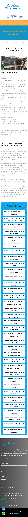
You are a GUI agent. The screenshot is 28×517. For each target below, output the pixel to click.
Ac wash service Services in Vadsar (14, 412)
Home (2, 42)
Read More (5, 458)
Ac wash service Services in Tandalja (14, 309)
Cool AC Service (11, 511)
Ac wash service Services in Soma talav (14, 380)
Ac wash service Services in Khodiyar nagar (14, 271)
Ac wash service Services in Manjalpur (14, 328)
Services (8, 42)
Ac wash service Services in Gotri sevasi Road (14, 373)
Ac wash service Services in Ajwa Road (14, 405)
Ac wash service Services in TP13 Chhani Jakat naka (14, 219)
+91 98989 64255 (17, 17)
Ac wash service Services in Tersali (14, 341)
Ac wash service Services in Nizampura (14, 232)
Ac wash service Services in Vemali (14, 245)
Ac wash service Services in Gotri (14, 290)
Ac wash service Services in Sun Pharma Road (14, 316)
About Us (3, 471)
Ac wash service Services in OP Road (14, 399)
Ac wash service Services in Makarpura (14, 335)
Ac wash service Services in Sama (14, 239)
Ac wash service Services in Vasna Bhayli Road (14, 303)
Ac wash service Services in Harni (14, 264)
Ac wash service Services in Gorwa (14, 226)
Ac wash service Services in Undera (14, 431)
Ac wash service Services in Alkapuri (14, 284)
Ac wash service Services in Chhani (14, 213)
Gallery (2, 476)
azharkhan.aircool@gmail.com (14, 502)
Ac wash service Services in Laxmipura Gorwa (14, 418)
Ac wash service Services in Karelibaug (14, 258)
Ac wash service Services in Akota (14, 277)
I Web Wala (17, 513)
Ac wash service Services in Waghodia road (14, 354)
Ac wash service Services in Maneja (14, 348)
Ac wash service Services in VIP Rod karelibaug (14, 367)
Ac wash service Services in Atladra (14, 322)
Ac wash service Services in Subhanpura (14, 392)
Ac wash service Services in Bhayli (14, 386)
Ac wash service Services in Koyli (14, 425)
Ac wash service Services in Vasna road (14, 296)
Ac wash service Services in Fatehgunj (14, 251)
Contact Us (3, 479)
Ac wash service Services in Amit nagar (14, 360)
